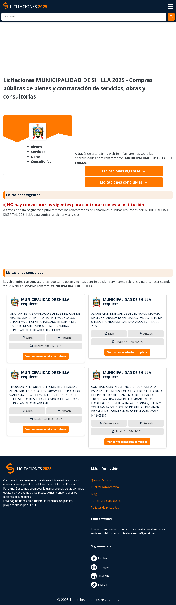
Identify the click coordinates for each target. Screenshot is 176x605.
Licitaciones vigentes (121, 171)
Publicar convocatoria (105, 487)
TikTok (102, 585)
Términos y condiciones (106, 501)
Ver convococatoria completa (45, 356)
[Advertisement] (88, 47)
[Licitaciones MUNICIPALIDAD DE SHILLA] (14, 302)
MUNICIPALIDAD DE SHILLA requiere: (45, 301)
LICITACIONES (28, 6)
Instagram (104, 567)
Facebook (103, 558)
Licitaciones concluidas (122, 182)
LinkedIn (103, 576)
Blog (94, 494)
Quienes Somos (101, 480)
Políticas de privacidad (105, 507)
